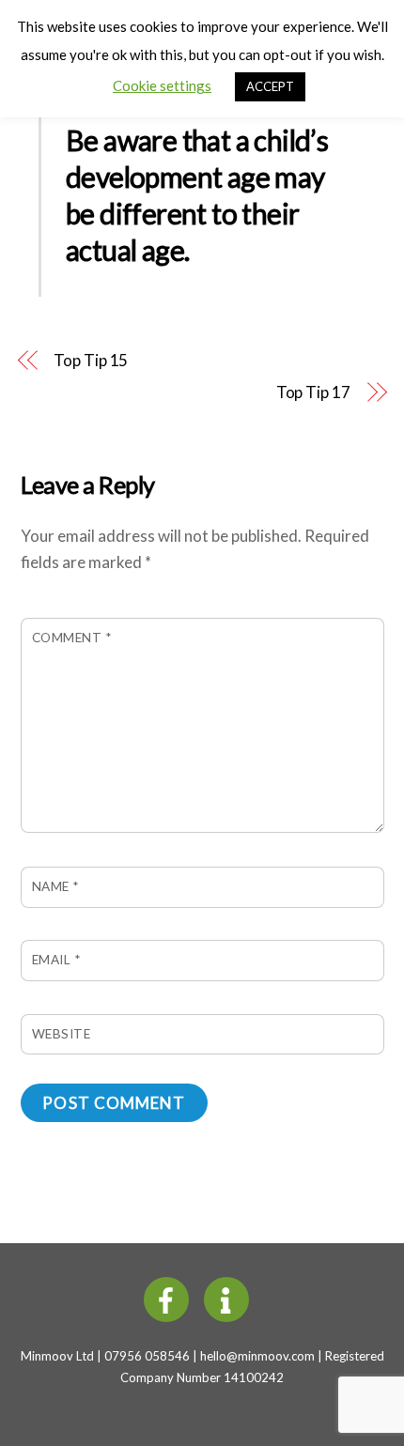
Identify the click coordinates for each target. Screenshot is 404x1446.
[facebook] (169, 1297)
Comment (72, 637)
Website (61, 1033)
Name (55, 886)
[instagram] (230, 1297)
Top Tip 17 (313, 392)
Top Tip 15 (91, 360)
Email (56, 959)
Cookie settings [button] (162, 85)
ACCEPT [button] (270, 86)
